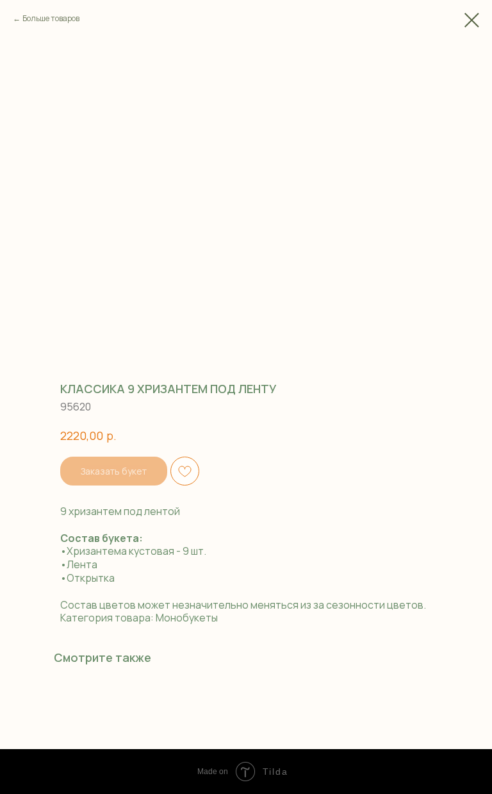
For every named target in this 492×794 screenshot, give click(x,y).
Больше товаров (50, 18)
